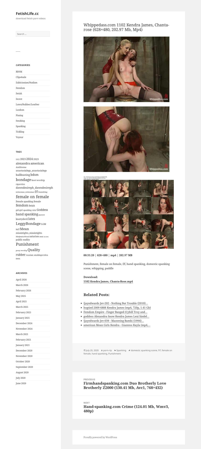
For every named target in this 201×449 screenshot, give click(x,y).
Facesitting (42, 192)
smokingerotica (41, 255)
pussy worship (21, 250)
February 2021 (23, 339)
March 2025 (22, 306)
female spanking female (28, 201)
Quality (34, 249)
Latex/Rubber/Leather (27, 104)
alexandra (23, 163)
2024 (29, 159)
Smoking (20, 120)
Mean (24, 229)
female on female (32, 196)
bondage (23, 179)
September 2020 (24, 366)
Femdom (20, 88)
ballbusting (23, 175)
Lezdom (20, 109)
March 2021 (22, 334)
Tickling (20, 131)
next (41, 236)
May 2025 (21, 296)
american (37, 163)
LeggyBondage (28, 223)
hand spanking (27, 214)
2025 (36, 159)
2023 (23, 159)
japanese (42, 215)
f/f (36, 192)
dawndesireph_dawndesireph (34, 187)
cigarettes (20, 184)
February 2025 (23, 312)
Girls (34, 210)
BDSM (19, 71)
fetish (32, 205)
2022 (18, 159)
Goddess (42, 210)
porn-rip (107, 350)
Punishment (27, 244)
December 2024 (24, 323)
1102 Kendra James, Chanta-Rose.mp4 (108, 281)
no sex (46, 237)
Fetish (19, 93)
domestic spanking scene (144, 350)
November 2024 (24, 328)
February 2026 (23, 290)
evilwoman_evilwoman (25, 192)
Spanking (21, 126)
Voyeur (19, 137)
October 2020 (23, 361)
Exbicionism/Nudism (26, 82)
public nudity (23, 239)
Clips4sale (21, 77)
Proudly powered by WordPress (100, 437)
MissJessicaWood (22, 236)
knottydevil (22, 219)
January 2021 (23, 345)
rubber (20, 255)
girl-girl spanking (24, 210)
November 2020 (24, 356)
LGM (43, 224)
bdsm (34, 175)
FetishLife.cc (27, 13)
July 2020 (20, 377)
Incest (19, 98)
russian (29, 255)
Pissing (19, 115)
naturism (34, 236)
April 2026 (21, 279)
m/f (17, 229)
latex (31, 219)
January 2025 (23, 317)
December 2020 (24, 350)
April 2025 (21, 301)
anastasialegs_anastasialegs (31, 170)
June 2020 (21, 383)
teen (18, 258)
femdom (22, 205)
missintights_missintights (29, 232)
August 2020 (22, 372)
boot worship (38, 180)
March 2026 (22, 285)
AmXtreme (21, 167)
